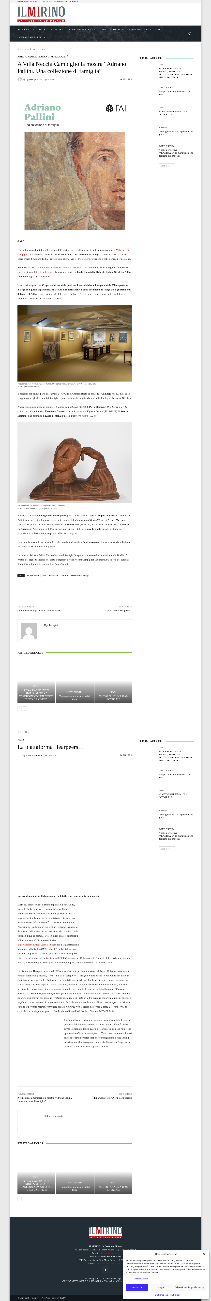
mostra (64, 575)
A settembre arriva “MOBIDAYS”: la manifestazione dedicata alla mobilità (176, 153)
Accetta (137, 1287)
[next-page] (25, 708)
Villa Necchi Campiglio (80, 575)
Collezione (53, 575)
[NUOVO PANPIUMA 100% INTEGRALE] (113, 680)
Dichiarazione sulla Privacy (167, 1295)
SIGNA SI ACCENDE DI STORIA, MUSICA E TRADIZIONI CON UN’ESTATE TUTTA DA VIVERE (36, 694)
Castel (39, 272)
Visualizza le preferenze (189, 1287)
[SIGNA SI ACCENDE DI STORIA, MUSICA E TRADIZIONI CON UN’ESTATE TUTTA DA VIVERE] (36, 680)
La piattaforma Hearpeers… (118, 610)
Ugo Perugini (32, 79)
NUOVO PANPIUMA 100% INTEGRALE (113, 697)
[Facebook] (105, 1269)
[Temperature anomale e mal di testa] (75, 680)
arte (44, 575)
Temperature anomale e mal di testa (74, 697)
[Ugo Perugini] (20, 79)
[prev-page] (19, 708)
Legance (49, 272)
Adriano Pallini (33, 575)
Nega (161, 1287)
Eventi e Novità (74, 692)
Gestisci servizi (142, 1278)
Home (20, 49)
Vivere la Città (58, 56)
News (35, 686)
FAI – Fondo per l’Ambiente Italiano (50, 267)
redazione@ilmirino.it (109, 1253)
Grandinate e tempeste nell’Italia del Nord (38, 610)
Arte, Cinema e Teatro (35, 49)
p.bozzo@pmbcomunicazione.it (109, 1263)
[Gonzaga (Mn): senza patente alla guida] (148, 131)
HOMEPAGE (164, 128)
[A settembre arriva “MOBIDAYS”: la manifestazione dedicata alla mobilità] (148, 151)
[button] (204, 1254)
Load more (166, 165)
